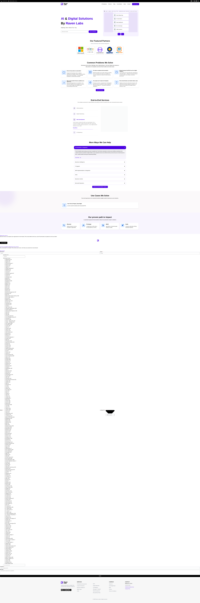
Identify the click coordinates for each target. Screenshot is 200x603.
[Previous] (119, 34)
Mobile (1, 410)
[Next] (122, 34)
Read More (75, 116)
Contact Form (127, 588)
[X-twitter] (198, 1)
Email (101, 251)
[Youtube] (194, 1)
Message (1, 569)
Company (2, 566)
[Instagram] (193, 1)
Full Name (2, 251)
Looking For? (102, 410)
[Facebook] (196, 1)
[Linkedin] (191, 1)
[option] (15, 259)
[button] (61, 204)
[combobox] (14, 254)
